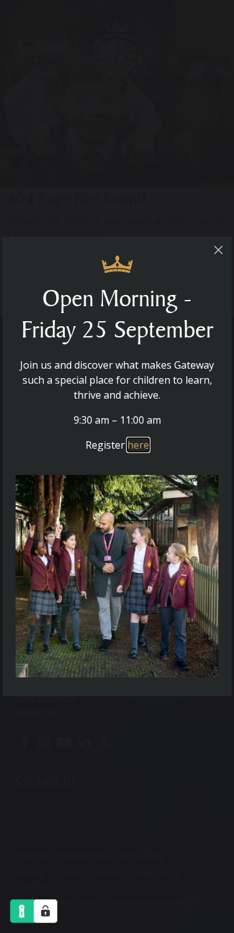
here (138, 445)
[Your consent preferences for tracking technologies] (45, 911)
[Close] (218, 250)
